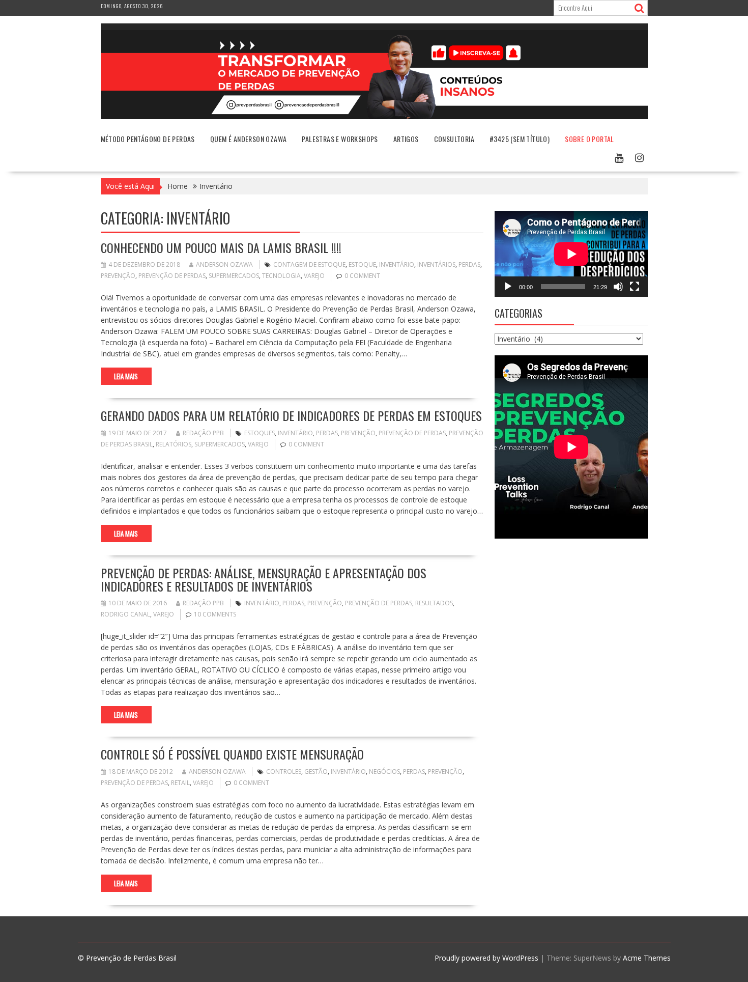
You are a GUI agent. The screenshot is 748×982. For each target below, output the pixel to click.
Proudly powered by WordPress (486, 958)
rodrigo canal (125, 614)
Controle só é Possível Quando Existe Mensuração (232, 754)
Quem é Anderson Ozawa (248, 138)
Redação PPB (203, 433)
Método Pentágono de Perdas (148, 138)
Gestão (316, 771)
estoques (259, 433)
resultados (434, 603)
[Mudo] (618, 287)
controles (283, 771)
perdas (469, 264)
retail (180, 782)
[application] (571, 254)
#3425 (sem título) (520, 138)
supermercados (234, 275)
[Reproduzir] (508, 287)
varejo (314, 275)
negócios (384, 771)
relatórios (173, 444)
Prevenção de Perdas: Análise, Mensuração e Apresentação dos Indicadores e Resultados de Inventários (263, 579)
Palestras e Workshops (340, 138)
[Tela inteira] (634, 287)
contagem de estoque (309, 264)
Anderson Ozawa (224, 264)
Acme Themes (647, 958)
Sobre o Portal (589, 138)
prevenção (118, 275)
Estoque (362, 264)
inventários (436, 264)
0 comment (362, 275)
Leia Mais (126, 376)
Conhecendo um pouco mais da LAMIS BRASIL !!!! (221, 247)
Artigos (406, 138)
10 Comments (215, 614)
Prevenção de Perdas (172, 275)
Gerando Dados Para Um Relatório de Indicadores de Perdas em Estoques (291, 415)
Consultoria (454, 138)
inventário (396, 264)
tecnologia (281, 275)
